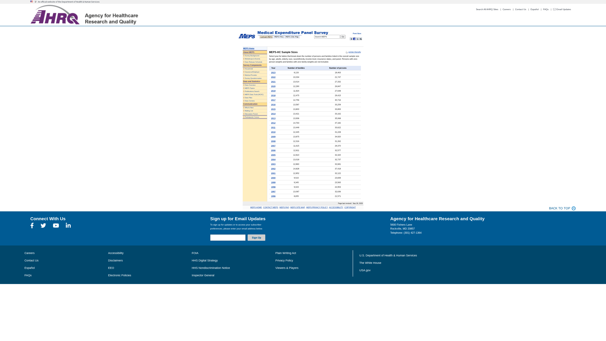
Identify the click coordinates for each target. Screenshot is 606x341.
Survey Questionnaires (253, 78)
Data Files (248, 98)
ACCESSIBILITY (336, 207)
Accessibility (116, 253)
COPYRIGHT (350, 207)
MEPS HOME (256, 207)
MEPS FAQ (284, 207)
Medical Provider (251, 75)
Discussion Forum (251, 114)
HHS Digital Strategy (205, 260)
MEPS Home (248, 48)
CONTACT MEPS (270, 207)
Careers (507, 9)
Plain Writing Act (285, 253)
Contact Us (520, 9)
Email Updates (563, 9)
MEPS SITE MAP (297, 207)
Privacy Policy (284, 260)
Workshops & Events (252, 59)
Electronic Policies (119, 275)
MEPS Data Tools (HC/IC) (254, 94)
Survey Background (252, 56)
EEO (111, 267)
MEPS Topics (250, 88)
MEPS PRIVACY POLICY (317, 207)
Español (535, 9)
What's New (249, 107)
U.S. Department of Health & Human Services (388, 255)
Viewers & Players (286, 267)
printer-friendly (354, 52)
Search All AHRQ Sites (487, 9)
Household (249, 69)
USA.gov (365, 270)
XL (361, 39)
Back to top (559, 208)
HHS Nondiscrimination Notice (211, 267)
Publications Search (252, 91)
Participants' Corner (252, 117)
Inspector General (203, 275)
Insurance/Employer (252, 72)
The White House (370, 262)
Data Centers (250, 101)
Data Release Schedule (253, 62)
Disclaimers (115, 260)
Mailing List (249, 111)
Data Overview (250, 85)
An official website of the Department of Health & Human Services (69, 1)
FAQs (546, 9)
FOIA (195, 253)
